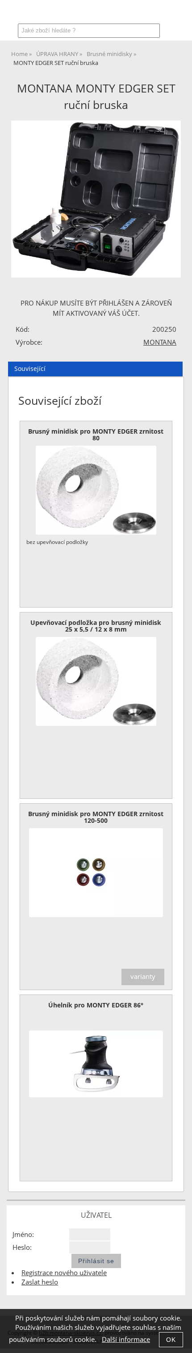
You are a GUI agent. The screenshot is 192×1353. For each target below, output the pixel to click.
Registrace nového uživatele (64, 1272)
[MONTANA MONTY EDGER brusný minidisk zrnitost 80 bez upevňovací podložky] (96, 490)
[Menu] (11, 12)
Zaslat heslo (39, 1282)
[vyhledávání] (155, 14)
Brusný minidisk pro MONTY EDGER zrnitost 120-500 (95, 817)
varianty (142, 976)
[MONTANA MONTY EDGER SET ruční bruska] (96, 199)
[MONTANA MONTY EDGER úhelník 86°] (96, 1064)
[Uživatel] (133, 14)
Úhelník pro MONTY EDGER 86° (95, 1005)
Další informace (126, 1339)
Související (30, 368)
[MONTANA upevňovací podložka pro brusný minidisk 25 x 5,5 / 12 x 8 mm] (96, 681)
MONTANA (159, 342)
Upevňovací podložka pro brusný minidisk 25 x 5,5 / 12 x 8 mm (95, 625)
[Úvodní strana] (34, 14)
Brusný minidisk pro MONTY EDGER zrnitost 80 (95, 434)
